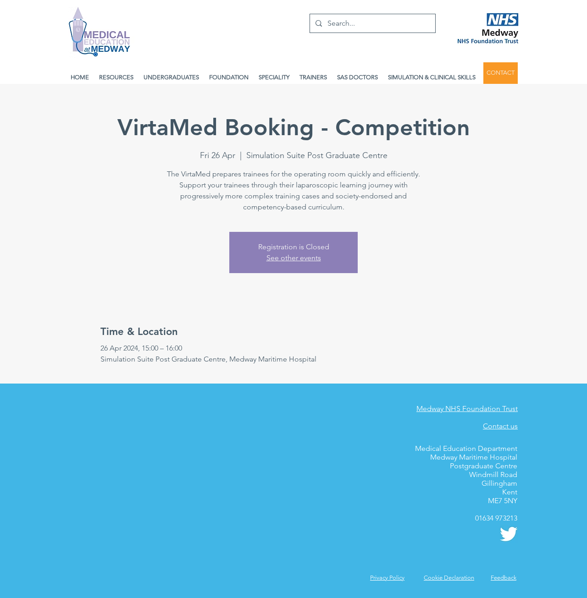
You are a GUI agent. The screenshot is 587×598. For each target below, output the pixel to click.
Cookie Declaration (449, 577)
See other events (293, 257)
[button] (503, 577)
